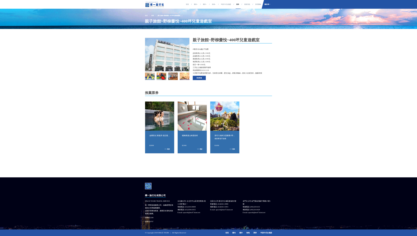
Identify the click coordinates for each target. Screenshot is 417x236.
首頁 (187, 4)
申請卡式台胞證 (226, 4)
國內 (234, 233)
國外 (241, 233)
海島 (248, 233)
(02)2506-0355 (190, 210)
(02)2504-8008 (190, 207)
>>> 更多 (167, 149)
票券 (237, 4)
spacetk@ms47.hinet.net (191, 212)
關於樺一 (267, 4)
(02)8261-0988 (223, 204)
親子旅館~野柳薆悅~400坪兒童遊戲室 (169, 15)
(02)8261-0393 (223, 207)
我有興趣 (199, 78)
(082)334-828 (255, 210)
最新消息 (247, 4)
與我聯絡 (258, 4)
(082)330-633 (255, 207)
